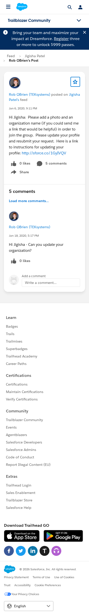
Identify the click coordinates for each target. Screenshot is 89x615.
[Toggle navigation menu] (79, 20)
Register (61, 38)
